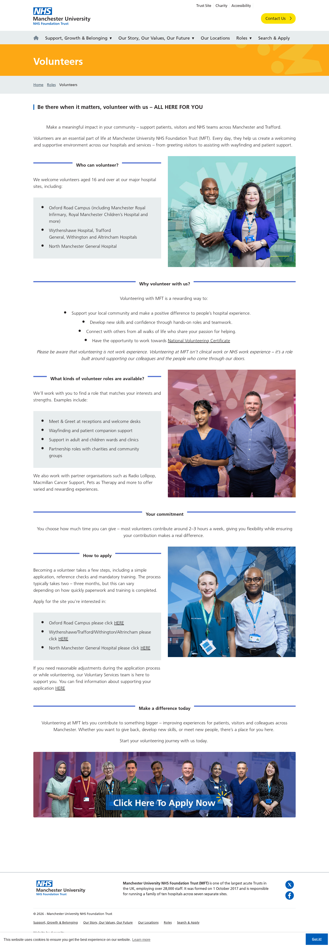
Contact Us (275, 18)
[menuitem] (37, 37)
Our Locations (215, 38)
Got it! (317, 939)
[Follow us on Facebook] (289, 895)
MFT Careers (61, 16)
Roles (241, 38)
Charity (221, 5)
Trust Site (203, 5)
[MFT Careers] (37, 38)
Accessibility (241, 5)
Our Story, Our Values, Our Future (154, 38)
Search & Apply (274, 38)
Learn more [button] (141, 940)
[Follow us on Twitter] (289, 884)
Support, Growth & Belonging (76, 38)
